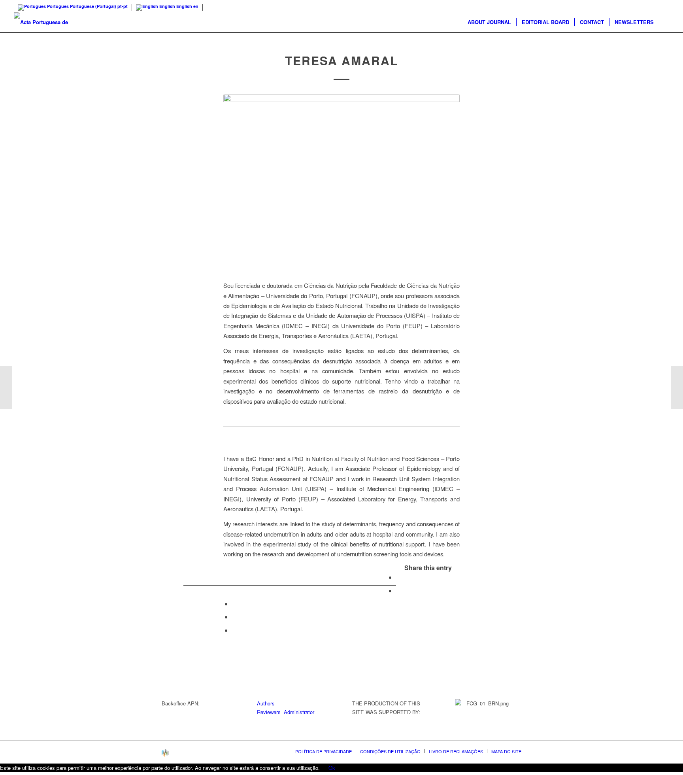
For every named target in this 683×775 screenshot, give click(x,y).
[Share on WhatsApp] (234, 603)
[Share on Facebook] (398, 577)
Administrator (299, 712)
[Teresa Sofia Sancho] (677, 387)
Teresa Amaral (341, 60)
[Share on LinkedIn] (234, 616)
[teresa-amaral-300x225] (341, 183)
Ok (331, 767)
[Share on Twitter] (398, 590)
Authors (266, 703)
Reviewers (269, 712)
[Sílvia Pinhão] (6, 387)
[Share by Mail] (234, 630)
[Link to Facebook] (663, 6)
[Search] (664, 22)
